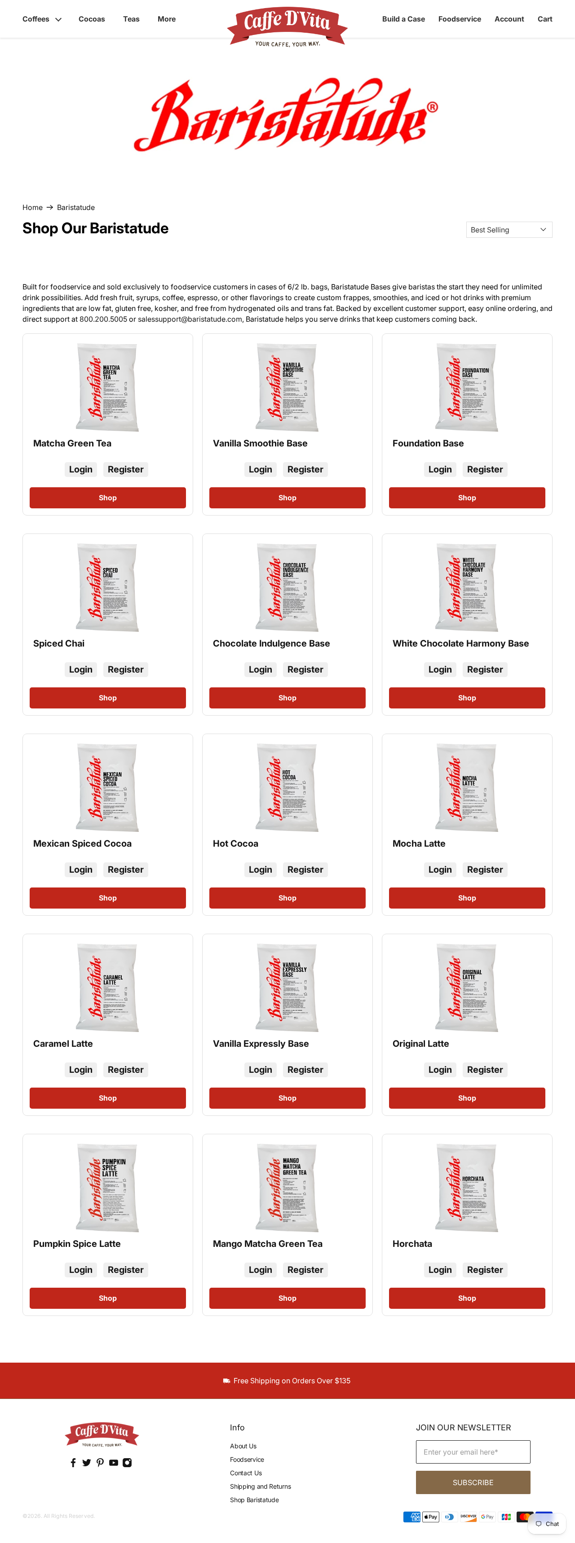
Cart (545, 18)
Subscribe (473, 1482)
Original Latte (421, 1043)
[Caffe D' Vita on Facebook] (73, 1465)
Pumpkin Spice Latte (77, 1243)
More (167, 18)
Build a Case (403, 18)
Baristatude (76, 207)
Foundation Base (428, 443)
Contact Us (245, 1473)
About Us (243, 1446)
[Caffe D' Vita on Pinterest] (100, 1465)
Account (509, 18)
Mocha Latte (419, 843)
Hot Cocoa (235, 843)
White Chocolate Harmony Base (461, 643)
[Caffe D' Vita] (102, 1435)
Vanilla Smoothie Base (260, 443)
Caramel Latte (63, 1043)
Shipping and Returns (260, 1486)
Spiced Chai (58, 643)
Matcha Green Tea (72, 443)
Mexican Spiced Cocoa (82, 843)
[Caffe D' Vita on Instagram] (127, 1465)
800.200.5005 (103, 319)
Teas (131, 18)
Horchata (412, 1243)
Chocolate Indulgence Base (271, 643)
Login (81, 469)
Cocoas (92, 18)
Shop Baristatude (254, 1500)
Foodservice (459, 18)
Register (126, 469)
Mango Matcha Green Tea (268, 1243)
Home (32, 207)
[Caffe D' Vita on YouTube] (114, 1465)
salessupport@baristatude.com (190, 319)
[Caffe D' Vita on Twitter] (87, 1465)
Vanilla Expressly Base (261, 1043)
